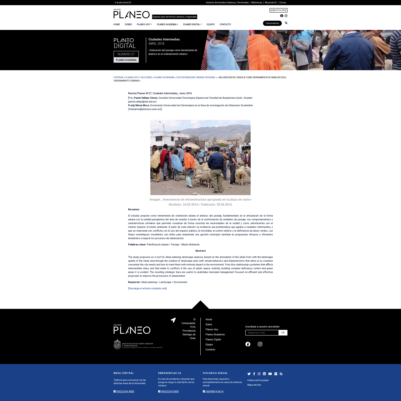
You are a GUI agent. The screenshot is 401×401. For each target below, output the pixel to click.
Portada (119, 77)
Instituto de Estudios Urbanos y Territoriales (227, 2)
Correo (282, 2)
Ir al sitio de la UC (123, 2)
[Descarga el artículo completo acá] (147, 288)
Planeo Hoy (143, 24)
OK (283, 332)
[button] (286, 23)
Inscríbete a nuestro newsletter (262, 326)
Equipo (211, 24)
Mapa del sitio (254, 385)
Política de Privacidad (257, 380)
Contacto (225, 24)
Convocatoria (272, 23)
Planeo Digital (191, 24)
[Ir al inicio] (132, 13)
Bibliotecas (256, 2)
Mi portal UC (271, 2)
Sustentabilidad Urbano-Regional (196, 77)
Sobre (128, 24)
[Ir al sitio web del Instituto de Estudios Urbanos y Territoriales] (138, 344)
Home (117, 24)
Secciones (146, 77)
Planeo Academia (167, 24)
